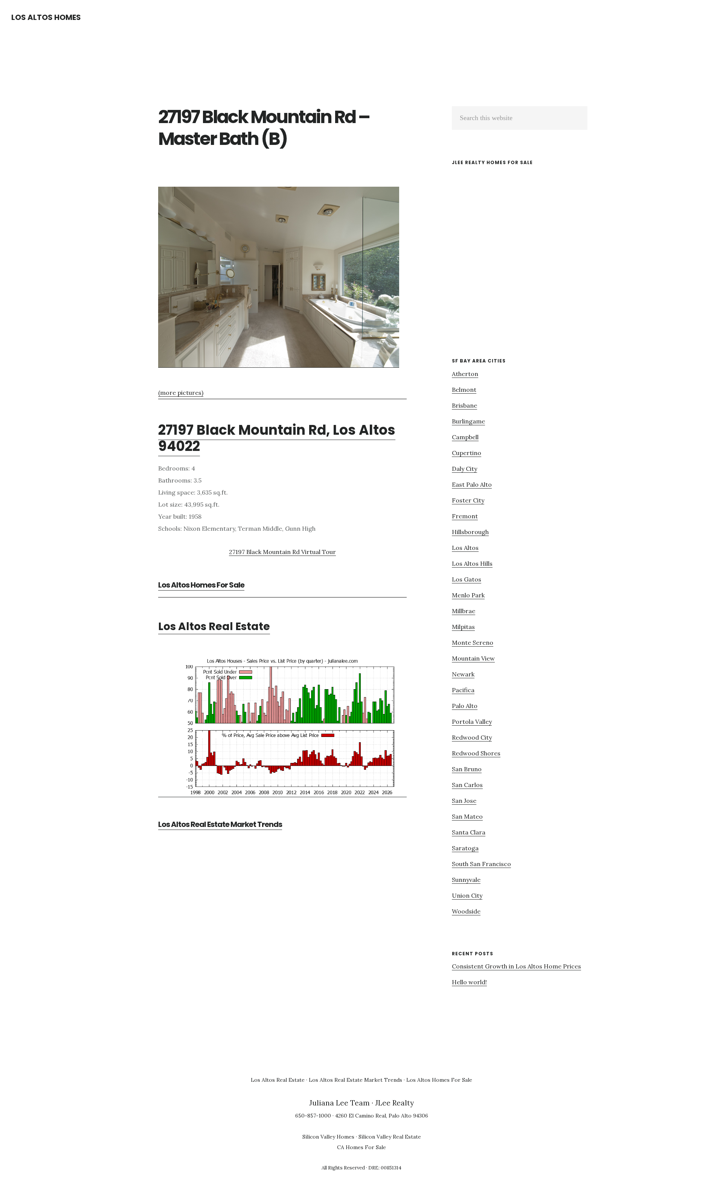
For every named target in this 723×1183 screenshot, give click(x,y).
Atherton (465, 374)
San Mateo (467, 816)
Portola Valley (472, 721)
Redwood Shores (476, 753)
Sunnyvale (466, 879)
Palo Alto (464, 705)
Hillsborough (470, 532)
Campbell (465, 437)
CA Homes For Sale (361, 1147)
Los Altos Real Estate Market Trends (220, 824)
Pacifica (463, 690)
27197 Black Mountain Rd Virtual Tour (282, 552)
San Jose (464, 800)
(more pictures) (180, 392)
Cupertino (466, 453)
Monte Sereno (472, 642)
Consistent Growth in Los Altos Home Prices (516, 966)
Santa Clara (468, 832)
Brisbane (464, 405)
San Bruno (467, 769)
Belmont (464, 389)
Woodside (466, 911)
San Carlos (467, 785)
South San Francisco (481, 864)
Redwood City (472, 737)
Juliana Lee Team (339, 1102)
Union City (467, 895)
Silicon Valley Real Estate (389, 1136)
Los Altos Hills (472, 563)
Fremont (465, 516)
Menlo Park (468, 595)
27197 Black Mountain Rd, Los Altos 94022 (276, 438)
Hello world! (469, 982)
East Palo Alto (472, 484)
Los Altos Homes (46, 17)
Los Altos (465, 547)
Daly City (464, 468)
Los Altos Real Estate (214, 626)
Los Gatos (466, 579)
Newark (463, 674)
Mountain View (473, 658)
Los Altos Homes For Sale (201, 585)
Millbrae (463, 611)
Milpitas (463, 626)
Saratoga (465, 848)
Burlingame (468, 421)
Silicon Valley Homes (328, 1136)
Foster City (468, 500)
